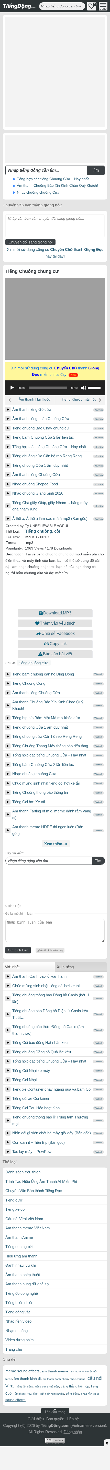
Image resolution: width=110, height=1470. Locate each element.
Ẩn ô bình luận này (51, 950)
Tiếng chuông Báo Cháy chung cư (40, 428)
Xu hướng (65, 967)
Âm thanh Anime (19, 1237)
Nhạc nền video (18, 1321)
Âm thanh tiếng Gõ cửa (31, 409)
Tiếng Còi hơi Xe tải (28, 802)
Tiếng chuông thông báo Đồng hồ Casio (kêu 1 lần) (50, 998)
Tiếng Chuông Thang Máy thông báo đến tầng (50, 746)
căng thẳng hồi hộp (75, 1386)
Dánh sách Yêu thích (22, 1172)
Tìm (98, 861)
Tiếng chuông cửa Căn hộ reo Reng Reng (47, 456)
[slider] (95, 387)
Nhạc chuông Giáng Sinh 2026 (37, 493)
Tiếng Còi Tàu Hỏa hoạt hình (36, 1108)
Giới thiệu (36, 1418)
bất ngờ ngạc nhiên (52, 1393)
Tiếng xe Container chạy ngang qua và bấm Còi (51, 1089)
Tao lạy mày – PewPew (31, 1151)
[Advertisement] (55, 72)
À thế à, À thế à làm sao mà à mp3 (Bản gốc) (49, 518)
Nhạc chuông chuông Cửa (38, 192)
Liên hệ (73, 1418)
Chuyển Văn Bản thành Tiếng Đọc (33, 1190)
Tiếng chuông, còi (42, 531)
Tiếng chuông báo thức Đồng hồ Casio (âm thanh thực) (48, 1029)
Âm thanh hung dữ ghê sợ (27, 1284)
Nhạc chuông (16, 1330)
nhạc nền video (90, 1393)
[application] (55, 387)
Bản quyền (55, 1418)
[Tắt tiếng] (83, 387)
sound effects (15, 1400)
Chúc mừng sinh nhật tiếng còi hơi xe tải (46, 783)
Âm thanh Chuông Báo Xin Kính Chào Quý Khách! (57, 185)
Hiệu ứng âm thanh (21, 1256)
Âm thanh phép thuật (22, 1275)
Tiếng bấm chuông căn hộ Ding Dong (43, 674)
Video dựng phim (19, 1340)
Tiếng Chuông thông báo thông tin (40, 792)
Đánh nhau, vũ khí (20, 1265)
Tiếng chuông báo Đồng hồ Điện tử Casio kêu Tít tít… (50, 1014)
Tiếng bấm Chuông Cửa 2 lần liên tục (43, 437)
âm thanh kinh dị (27, 1378)
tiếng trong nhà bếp (47, 1386)
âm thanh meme (55, 1371)
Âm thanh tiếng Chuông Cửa (36, 474)
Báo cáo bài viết (57, 654)
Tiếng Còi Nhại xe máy (31, 1070)
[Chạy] (12, 387)
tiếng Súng (72, 1393)
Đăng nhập (73, 1432)
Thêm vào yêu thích (57, 623)
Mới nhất (12, 967)
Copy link (58, 643)
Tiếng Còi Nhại (24, 1080)
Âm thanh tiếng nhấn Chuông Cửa (40, 418)
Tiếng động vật (17, 1312)
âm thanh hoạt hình (26, 1393)
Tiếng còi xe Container (30, 1098)
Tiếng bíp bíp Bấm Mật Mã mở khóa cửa (46, 718)
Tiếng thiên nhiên (19, 1302)
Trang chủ (13, 1349)
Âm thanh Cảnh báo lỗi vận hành (39, 976)
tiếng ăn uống (25, 1386)
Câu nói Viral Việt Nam (24, 1219)
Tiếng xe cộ (15, 1209)
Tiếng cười (14, 1200)
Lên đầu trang (55, 1412)
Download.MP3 (57, 613)
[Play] (7, 409)
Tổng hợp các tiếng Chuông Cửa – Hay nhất (53, 179)
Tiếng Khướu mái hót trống (79, 401)
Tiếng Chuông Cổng (28, 683)
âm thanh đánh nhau (55, 1379)
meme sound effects (22, 1371)
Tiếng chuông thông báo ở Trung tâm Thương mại (50, 1120)
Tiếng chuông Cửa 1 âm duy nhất (40, 465)
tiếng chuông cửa (33, 663)
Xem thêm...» (55, 844)
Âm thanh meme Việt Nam (27, 1228)
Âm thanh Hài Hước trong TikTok (35, 401)
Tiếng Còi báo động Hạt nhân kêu (40, 1042)
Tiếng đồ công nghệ (21, 1293)
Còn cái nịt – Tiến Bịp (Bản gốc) (38, 1142)
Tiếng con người (18, 1246)
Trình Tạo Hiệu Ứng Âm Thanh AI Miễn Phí (41, 1181)
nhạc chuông (77, 1379)
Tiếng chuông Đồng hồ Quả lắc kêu (41, 1052)
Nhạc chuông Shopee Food (35, 484)
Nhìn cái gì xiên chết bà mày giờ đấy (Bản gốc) (51, 1133)
